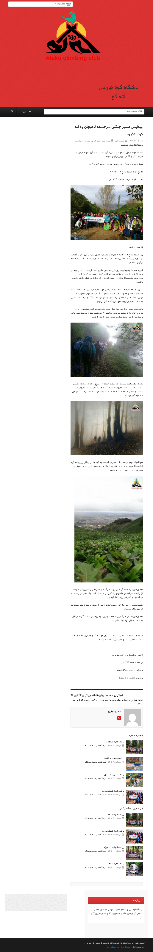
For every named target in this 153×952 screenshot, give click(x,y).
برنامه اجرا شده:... (115, 742)
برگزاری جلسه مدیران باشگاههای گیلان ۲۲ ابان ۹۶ (96, 695)
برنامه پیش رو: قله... (114, 758)
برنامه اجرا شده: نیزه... (113, 847)
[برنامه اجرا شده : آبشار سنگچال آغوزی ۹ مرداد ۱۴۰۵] (134, 869)
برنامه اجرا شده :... (114, 864)
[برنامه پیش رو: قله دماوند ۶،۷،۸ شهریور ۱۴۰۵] (134, 764)
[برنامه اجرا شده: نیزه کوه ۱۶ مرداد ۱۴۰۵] (134, 853)
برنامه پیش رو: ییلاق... (113, 775)
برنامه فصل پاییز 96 (101, 141)
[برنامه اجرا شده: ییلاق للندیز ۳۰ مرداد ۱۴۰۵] (134, 747)
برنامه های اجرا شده (83, 141)
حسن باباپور (119, 141)
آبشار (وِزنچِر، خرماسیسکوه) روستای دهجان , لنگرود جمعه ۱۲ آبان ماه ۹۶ (108, 702)
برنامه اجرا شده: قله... (113, 791)
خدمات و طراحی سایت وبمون (118, 947)
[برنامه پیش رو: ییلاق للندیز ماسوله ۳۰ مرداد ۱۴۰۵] (134, 780)
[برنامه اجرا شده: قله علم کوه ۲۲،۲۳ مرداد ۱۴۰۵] (134, 797)
